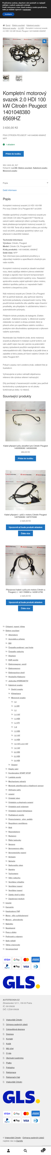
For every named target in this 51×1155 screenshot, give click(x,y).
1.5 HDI (17, 731)
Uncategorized (12, 949)
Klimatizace (16, 693)
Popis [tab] (5, 183)
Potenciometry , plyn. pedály (20, 819)
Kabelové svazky (33, 25)
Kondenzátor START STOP (19, 773)
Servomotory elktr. (16, 848)
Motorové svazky (9, 28)
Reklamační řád (13, 1077)
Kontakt (9, 1038)
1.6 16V (17, 735)
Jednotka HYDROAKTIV (18, 681)
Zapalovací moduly (16, 898)
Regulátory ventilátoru (17, 823)
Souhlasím (8, 14)
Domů (8, 25)
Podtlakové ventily (16, 815)
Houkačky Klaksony (16, 676)
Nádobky (9, 924)
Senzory (11, 844)
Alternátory (13, 635)
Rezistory (12, 836)
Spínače (11, 861)
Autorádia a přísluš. (16, 639)
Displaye (12, 655)
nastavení (27, 10)
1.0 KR (16, 706)
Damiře (19, 1140)
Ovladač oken (14, 798)
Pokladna (10, 1067)
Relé (10, 827)
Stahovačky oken (15, 865)
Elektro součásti (18, 25)
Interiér (9, 903)
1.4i (15, 727)
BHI (9, 643)
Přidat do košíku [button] (25, 458)
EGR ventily (13, 660)
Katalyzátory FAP (13, 911)
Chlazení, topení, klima (15, 626)
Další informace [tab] (10, 190)
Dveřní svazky (17, 689)
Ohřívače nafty (14, 790)
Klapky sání (13, 769)
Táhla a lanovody (13, 944)
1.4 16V (17, 714)
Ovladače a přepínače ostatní (20, 802)
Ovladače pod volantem (18, 806)
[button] (44, 41)
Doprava (10, 1034)
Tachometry (13, 873)
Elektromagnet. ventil (17, 664)
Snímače (12, 857)
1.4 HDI (17, 718)
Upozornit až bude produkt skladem (25, 527)
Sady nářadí (11, 940)
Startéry (11, 869)
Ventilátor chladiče (16, 882)
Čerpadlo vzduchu (16, 651)
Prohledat (25, 1151)
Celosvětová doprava (15, 1029)
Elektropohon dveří (16, 672)
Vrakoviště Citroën (14, 1019)
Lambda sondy (14, 777)
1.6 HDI (17, 739)
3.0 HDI (17, 760)
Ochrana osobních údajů (17, 1024)
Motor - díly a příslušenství (17, 915)
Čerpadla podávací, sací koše (20, 647)
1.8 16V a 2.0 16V (21, 744)
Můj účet (9, 1048)
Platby (9, 1062)
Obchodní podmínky (15, 1058)
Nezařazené (10, 928)
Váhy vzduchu (14, 877)
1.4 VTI (17, 723)
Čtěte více (25, 533)
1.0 (15, 702)
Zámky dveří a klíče (16, 894)
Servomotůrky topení (17, 852)
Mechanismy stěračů (17, 781)
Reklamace (11, 1072)
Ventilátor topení (15, 886)
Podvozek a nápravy (14, 936)
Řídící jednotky (14, 840)
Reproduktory (14, 831)
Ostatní (14, 764)
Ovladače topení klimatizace (20, 811)
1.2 (15, 710)
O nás (8, 1053)
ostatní (11, 794)
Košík (8, 1043)
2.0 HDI (17, 752)
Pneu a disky (11, 932)
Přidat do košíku (13, 153)
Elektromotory (14, 668)
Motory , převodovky (14, 919)
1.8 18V (17, 748)
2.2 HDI (21, 28)
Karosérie (10, 907)
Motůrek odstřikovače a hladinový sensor (26, 785)
